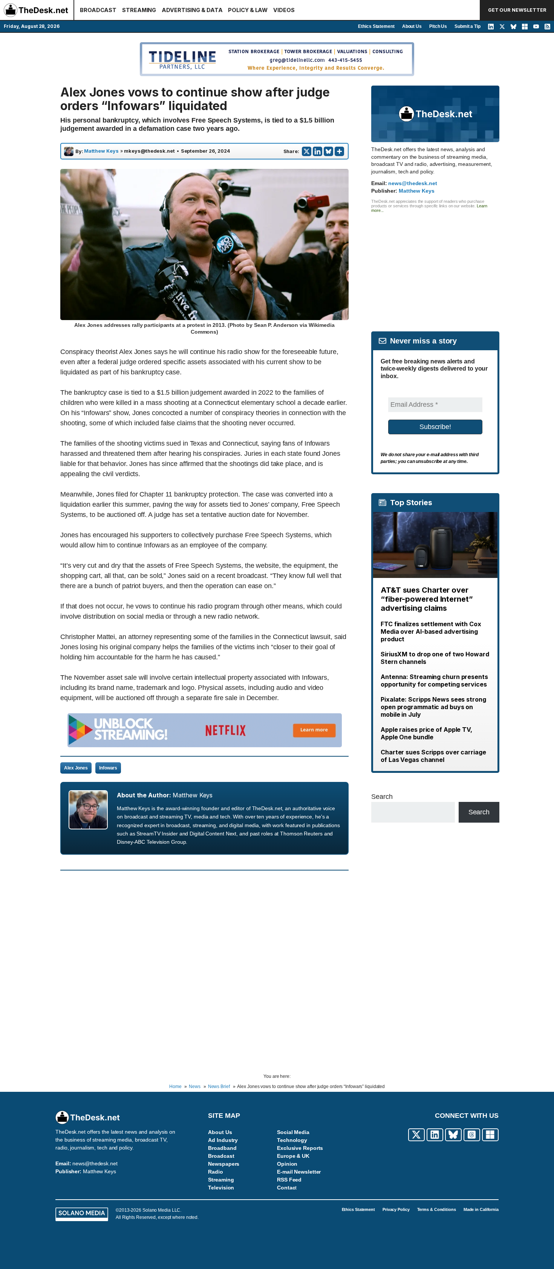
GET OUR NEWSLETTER (517, 10)
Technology (292, 1140)
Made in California (481, 1209)
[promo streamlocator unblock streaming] (204, 745)
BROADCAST (98, 10)
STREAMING (139, 10)
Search (381, 796)
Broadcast (221, 1156)
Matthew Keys (101, 151)
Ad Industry (223, 1140)
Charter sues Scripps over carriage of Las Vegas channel (433, 755)
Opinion (287, 1164)
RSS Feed (289, 1180)
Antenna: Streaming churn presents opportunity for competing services (434, 680)
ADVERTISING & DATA (192, 10)
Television (221, 1188)
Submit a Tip (468, 26)
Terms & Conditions (436, 1209)
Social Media (293, 1132)
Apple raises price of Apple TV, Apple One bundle (426, 733)
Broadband (222, 1148)
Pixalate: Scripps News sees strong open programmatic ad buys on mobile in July (433, 707)
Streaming (221, 1180)
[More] (339, 151)
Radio (215, 1172)
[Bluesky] (328, 151)
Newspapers (223, 1164)
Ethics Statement (376, 26)
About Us (412, 26)
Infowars (108, 768)
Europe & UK (293, 1156)
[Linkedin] (317, 151)
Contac (286, 1188)
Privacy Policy (396, 1209)
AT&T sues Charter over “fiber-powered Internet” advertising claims (427, 599)
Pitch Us (438, 26)
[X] (306, 151)
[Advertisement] (435, 265)
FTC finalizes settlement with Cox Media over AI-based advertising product (431, 631)
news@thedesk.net (412, 183)
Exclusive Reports (300, 1148)
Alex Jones (76, 768)
